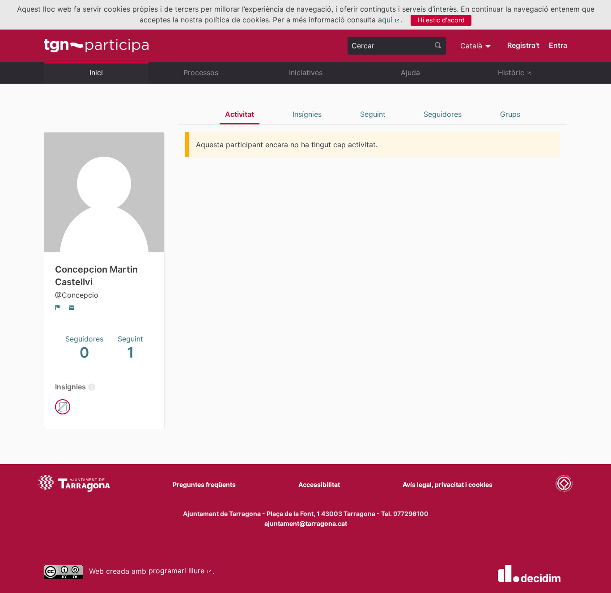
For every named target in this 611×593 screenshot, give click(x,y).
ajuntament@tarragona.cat (305, 523)
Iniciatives (305, 72)
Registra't (523, 45)
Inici (96, 72)
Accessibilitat (319, 484)
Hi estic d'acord (441, 20)
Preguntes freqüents (204, 484)
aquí (389, 19)
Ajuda (410, 72)
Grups (510, 114)
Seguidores (443, 114)
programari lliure (180, 570)
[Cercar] (438, 46)
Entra (558, 45)
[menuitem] (476, 45)
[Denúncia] (58, 307)
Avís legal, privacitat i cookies (447, 484)
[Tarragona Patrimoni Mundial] (564, 485)
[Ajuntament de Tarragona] (74, 485)
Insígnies (307, 114)
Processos (200, 72)
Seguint (373, 114)
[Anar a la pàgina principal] (96, 45)
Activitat (239, 114)
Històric (532, 76)
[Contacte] (72, 307)
